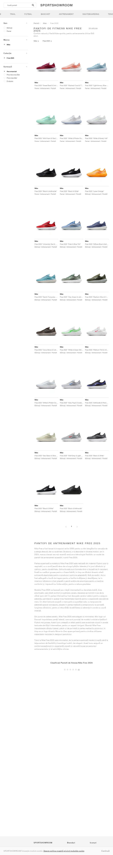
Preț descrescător (13, 75)
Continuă (105, 851)
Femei (9, 31)
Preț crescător (12, 78)
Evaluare (10, 81)
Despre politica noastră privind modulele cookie (64, 851)
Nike (8, 45)
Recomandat (12, 71)
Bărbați (9, 28)
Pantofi (36, 23)
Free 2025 (10, 58)
